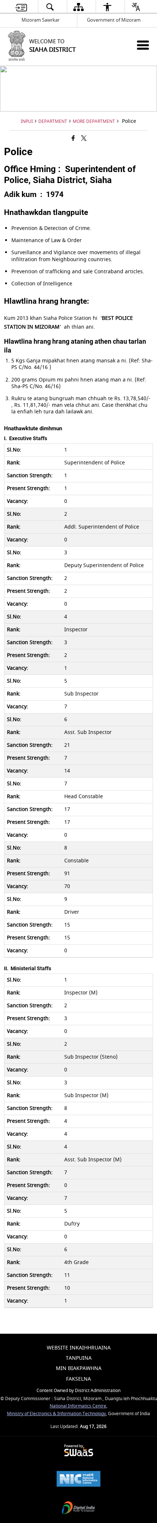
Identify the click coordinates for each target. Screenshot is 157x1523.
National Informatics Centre (78, 1406)
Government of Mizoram (114, 20)
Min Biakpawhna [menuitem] (79, 1368)
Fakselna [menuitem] (78, 1379)
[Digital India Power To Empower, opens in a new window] (78, 1508)
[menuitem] (21, 7)
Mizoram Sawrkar (41, 20)
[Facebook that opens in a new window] (73, 139)
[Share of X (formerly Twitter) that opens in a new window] (83, 139)
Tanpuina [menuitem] (79, 1358)
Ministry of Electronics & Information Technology (56, 1414)
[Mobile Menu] (143, 45)
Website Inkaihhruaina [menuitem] (79, 1348)
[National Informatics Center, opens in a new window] (78, 1479)
